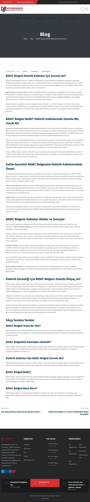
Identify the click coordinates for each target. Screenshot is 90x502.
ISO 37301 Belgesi (53, 456)
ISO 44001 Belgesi (53, 463)
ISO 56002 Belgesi (53, 450)
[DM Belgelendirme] (12, 9)
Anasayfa (26, 444)
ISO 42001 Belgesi (53, 444)
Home (25, 39)
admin (25, 71)
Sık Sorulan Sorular (29, 460)
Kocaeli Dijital (45, 498)
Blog (31, 39)
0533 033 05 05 (44, 482)
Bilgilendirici (46, 71)
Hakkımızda (27, 448)
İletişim (26, 456)
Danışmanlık (82, 451)
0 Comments (34, 71)
